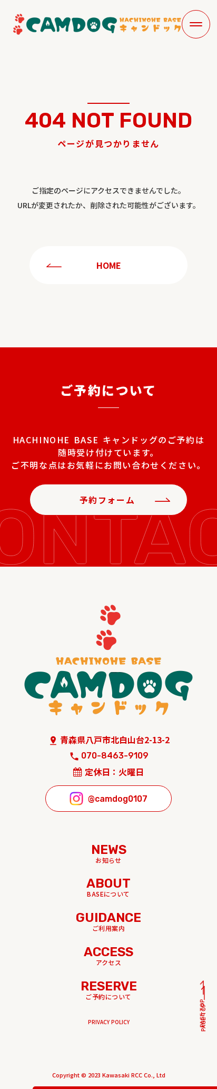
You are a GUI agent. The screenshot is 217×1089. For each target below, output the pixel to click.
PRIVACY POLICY (109, 1022)
